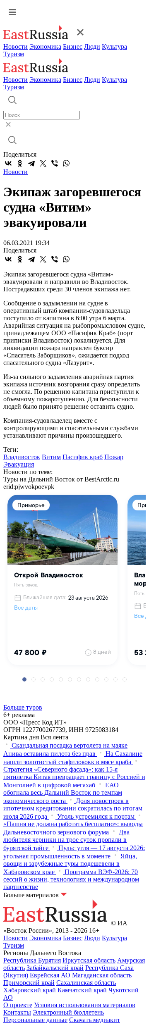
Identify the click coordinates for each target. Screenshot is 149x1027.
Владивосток (21, 456)
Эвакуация (18, 464)
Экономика (45, 46)
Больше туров (22, 707)
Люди (92, 46)
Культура (114, 46)
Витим (51, 456)
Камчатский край (82, 990)
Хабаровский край (29, 990)
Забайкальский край (55, 967)
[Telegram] (31, 163)
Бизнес (72, 46)
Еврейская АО (50, 975)
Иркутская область (88, 960)
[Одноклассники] (20, 163)
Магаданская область (102, 975)
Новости (15, 46)
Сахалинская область (86, 982)
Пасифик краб (82, 456)
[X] (43, 163)
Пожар (113, 456)
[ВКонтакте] (8, 163)
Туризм (13, 53)
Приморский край (29, 982)
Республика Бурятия (32, 960)
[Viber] (55, 163)
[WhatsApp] (66, 163)
